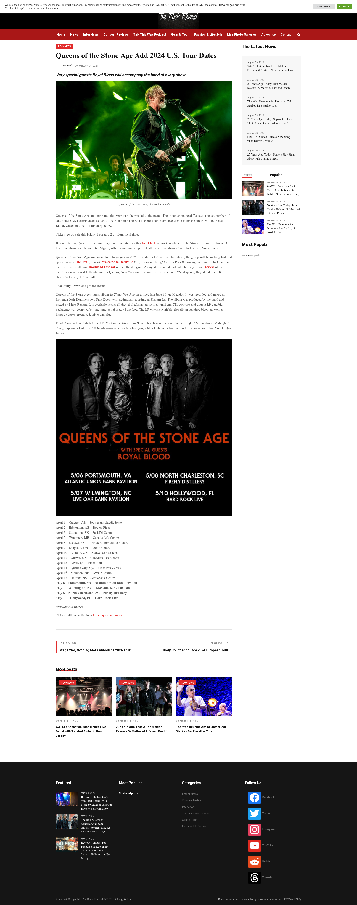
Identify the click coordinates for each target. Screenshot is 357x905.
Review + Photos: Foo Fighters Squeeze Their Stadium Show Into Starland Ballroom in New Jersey (96, 850)
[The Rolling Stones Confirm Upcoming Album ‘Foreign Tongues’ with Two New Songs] (67, 822)
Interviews (188, 807)
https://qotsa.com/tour (107, 615)
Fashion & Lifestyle (194, 826)
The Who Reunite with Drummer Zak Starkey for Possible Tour (201, 729)
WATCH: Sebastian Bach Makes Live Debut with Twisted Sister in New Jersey (81, 731)
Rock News (64, 46)
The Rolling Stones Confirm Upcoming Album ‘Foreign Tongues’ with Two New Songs (96, 825)
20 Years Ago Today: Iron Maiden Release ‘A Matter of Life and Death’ (141, 729)
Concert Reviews (192, 800)
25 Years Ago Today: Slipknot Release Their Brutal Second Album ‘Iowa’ (270, 121)
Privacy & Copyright (68, 899)
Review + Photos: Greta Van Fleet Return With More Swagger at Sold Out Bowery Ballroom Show (96, 802)
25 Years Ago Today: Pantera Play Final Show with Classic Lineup (271, 156)
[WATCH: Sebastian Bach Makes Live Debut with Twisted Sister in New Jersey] (84, 696)
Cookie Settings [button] (324, 6)
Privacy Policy (292, 899)
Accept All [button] (344, 6)
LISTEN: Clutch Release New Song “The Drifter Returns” (268, 139)
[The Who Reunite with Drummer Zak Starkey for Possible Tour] (204, 696)
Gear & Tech (189, 820)
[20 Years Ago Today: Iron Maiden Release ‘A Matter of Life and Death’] (144, 696)
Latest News (190, 794)
